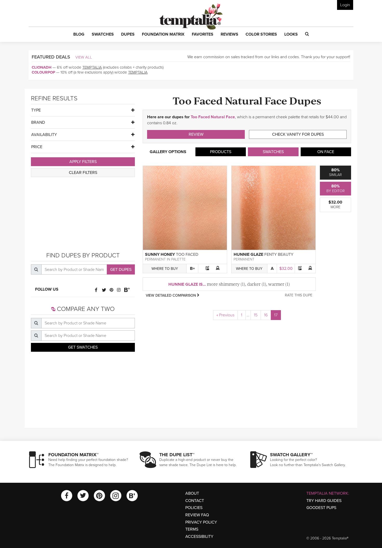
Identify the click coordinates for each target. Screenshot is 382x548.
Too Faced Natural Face (213, 117)
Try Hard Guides (323, 500)
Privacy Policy (201, 522)
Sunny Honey (160, 254)
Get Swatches (83, 347)
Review (196, 134)
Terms (191, 529)
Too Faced (187, 254)
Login (345, 5)
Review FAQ (197, 515)
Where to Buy (165, 268)
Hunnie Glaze (248, 254)
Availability (44, 134)
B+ (192, 268)
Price (36, 146)
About (192, 493)
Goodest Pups (321, 507)
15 (256, 315)
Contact (194, 500)
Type (36, 110)
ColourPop (43, 72)
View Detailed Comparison (171, 295)
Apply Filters (83, 161)
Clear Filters (83, 172)
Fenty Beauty (278, 254)
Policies (193, 507)
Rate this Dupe (298, 295)
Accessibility (199, 536)
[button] (79, 34)
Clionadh (41, 67)
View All (83, 57)
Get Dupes (120, 269)
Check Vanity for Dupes (298, 134)
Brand (38, 122)
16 (266, 315)
